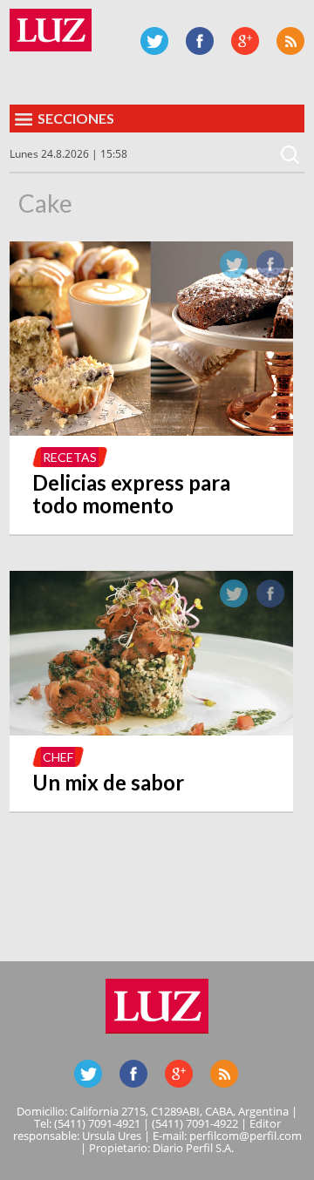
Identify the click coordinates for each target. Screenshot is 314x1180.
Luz (51, 30)
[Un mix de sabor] (151, 730)
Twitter (154, 41)
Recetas (70, 457)
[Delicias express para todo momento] (151, 430)
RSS (290, 41)
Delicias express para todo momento (131, 494)
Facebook (200, 41)
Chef (58, 756)
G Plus (245, 41)
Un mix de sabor (108, 782)
